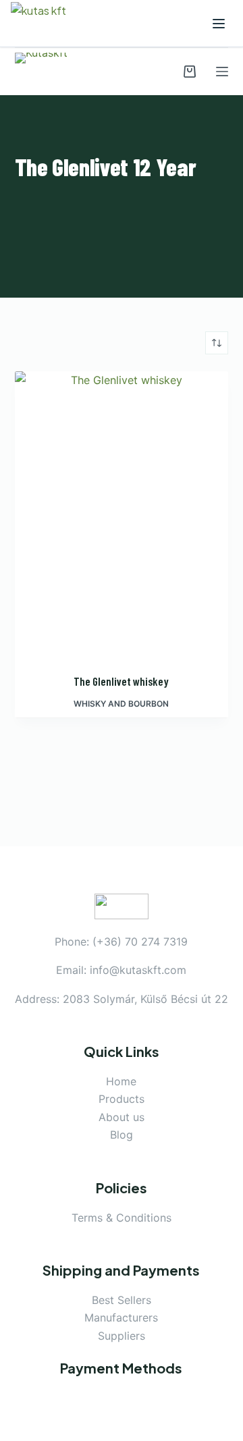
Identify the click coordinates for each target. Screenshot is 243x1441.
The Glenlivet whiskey (121, 681)
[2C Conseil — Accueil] (48, 23)
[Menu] (222, 71)
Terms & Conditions (121, 1217)
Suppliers (121, 1335)
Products (121, 1099)
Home (121, 1081)
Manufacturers (121, 1317)
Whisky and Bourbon (121, 704)
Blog (121, 1134)
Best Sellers (121, 1300)
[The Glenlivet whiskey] (122, 513)
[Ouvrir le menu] (218, 23)
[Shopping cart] (190, 71)
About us (121, 1117)
